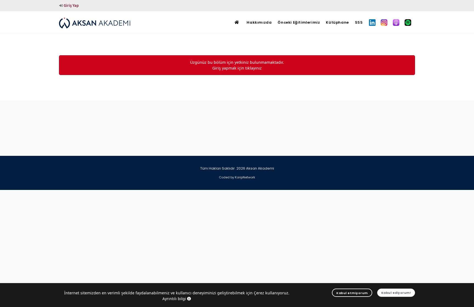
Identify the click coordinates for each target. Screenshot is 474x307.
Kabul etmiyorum (352, 293)
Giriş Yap (71, 5)
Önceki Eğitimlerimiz (299, 22)
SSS (359, 22)
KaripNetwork (245, 177)
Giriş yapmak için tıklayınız (237, 68)
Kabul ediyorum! (396, 293)
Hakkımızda (259, 22)
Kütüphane (337, 22)
